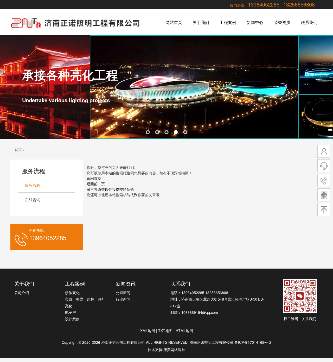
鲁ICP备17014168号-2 (252, 342)
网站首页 (173, 22)
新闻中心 (255, 22)
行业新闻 (123, 299)
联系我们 (309, 22)
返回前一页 (96, 183)
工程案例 (228, 22)
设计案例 (72, 318)
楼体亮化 (72, 292)
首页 (18, 149)
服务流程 (32, 185)
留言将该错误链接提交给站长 (110, 189)
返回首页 (94, 178)
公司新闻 (123, 292)
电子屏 (70, 312)
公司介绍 (21, 292)
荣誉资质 (282, 22)
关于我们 (201, 22)
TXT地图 (165, 330)
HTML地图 (184, 330)
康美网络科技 (174, 349)
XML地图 (147, 330)
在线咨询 (32, 199)
